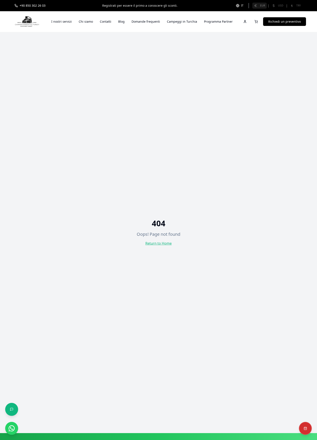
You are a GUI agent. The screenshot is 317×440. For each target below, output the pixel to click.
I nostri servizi (61, 21)
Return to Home (158, 243)
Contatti (105, 21)
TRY (298, 5)
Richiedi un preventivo (284, 21)
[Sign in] (245, 21)
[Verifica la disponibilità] (305, 428)
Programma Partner (218, 21)
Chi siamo (86, 21)
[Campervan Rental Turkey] (27, 21)
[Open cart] (256, 21)
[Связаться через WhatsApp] (11, 428)
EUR (262, 5)
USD (280, 5)
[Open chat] (11, 409)
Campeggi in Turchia (182, 21)
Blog (121, 21)
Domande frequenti (146, 21)
